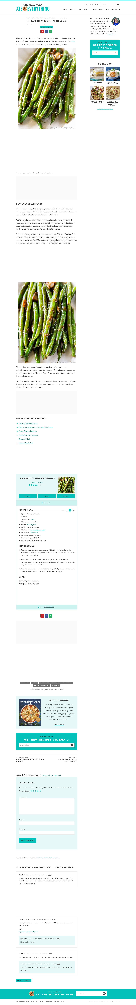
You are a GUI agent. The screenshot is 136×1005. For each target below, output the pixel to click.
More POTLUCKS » (105, 109)
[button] (30, 485)
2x (73, 510)
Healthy (35, 682)
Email (22, 829)
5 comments (39, 690)
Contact (83, 4)
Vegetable (55, 685)
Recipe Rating (24, 791)
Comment (23, 796)
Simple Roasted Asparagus (29, 435)
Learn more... (112, 34)
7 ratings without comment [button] (51, 775)
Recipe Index (49, 1001)
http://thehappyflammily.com (28, 932)
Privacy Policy (59, 1001)
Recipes (83, 10)
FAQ (87, 4)
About (73, 10)
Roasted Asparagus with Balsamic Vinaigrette (36, 427)
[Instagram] (92, 4)
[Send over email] (50, 31)
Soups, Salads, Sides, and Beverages (43, 18)
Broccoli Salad (24, 439)
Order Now (59, 724)
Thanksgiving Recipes (41, 685)
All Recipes (25, 682)
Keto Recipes (97, 10)
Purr (117, 1001)
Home (65, 10)
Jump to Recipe (47, 27)
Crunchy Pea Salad (26, 443)
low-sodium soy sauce (38, 530)
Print (28, 496)
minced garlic (31, 524)
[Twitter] (97, 4)
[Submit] (118, 5)
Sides (42, 682)
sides (73, 41)
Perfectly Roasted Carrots (28, 423)
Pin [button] (48, 496)
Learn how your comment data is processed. (47, 858)
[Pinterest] (95, 4)
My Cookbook (113, 10)
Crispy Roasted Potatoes (28, 431)
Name (22, 819)
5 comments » (61, 24)
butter (33, 519)
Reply (54, 919)
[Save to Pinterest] (42, 31)
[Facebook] (90, 4)
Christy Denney (37, 24)
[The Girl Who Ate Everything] (33, 7)
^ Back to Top (20, 1001)
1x (70, 510)
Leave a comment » (52, 690)
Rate (66, 496)
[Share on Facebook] (46, 31)
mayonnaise (34, 532)
